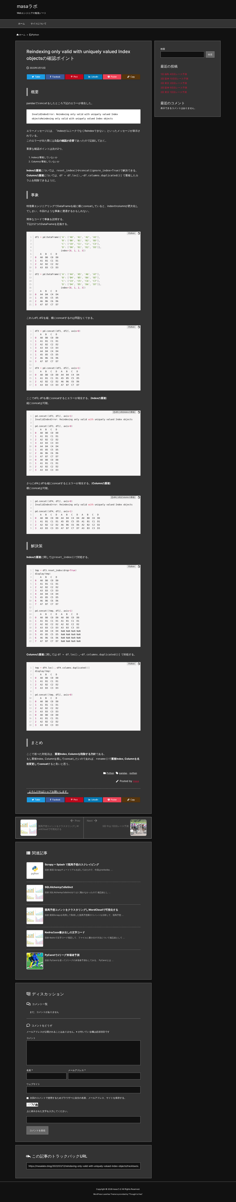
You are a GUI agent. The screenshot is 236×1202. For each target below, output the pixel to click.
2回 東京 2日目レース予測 (174, 83)
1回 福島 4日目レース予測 (174, 74)
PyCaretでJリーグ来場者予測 (62, 955)
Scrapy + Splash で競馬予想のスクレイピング (72, 864)
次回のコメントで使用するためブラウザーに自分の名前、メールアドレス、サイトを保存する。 (78, 1097)
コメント (30, 1038)
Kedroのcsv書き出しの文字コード (65, 932)
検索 (163, 48)
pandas (123, 773)
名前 (29, 1070)
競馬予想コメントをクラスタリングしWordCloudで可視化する (81, 909)
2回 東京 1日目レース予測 (174, 92)
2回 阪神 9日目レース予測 (174, 87)
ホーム (22, 34)
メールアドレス (77, 1070)
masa (136, 781)
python (133, 773)
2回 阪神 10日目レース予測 (174, 78)
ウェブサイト (33, 1084)
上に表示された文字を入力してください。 (47, 1111)
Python (35, 34)
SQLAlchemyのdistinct (59, 887)
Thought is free (135, 1194)
